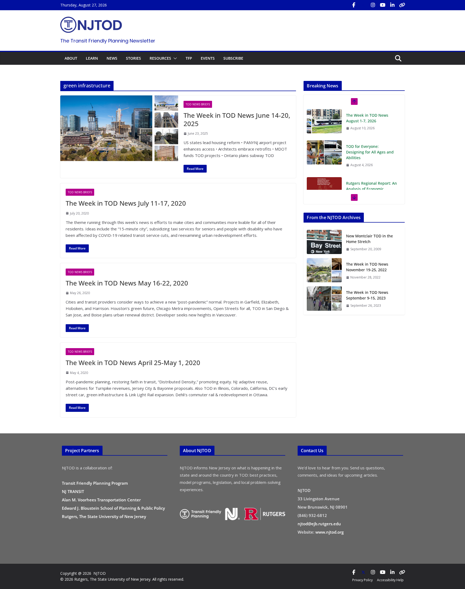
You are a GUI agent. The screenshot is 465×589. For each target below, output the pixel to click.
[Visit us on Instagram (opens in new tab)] (373, 5)
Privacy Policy (362, 580)
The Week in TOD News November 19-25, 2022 (367, 267)
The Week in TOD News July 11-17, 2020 (126, 203)
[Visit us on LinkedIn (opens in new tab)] (392, 5)
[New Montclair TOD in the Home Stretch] (324, 242)
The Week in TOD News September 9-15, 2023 (367, 295)
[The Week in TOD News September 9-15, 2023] (324, 298)
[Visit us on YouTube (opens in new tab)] (382, 5)
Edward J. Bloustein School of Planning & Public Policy (113, 508)
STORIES (133, 58)
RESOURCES (160, 58)
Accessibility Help (390, 580)
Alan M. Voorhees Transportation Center (101, 499)
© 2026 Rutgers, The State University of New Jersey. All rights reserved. (122, 579)
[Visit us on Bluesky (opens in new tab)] (402, 5)
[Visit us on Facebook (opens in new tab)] (353, 5)
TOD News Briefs (198, 104)
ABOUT (71, 58)
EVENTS (208, 58)
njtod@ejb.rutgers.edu (319, 523)
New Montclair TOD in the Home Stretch (369, 238)
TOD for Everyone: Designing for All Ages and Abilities (370, 152)
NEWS (112, 58)
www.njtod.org (329, 532)
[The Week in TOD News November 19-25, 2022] (324, 270)
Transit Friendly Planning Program (95, 483)
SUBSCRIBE (233, 58)
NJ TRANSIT (73, 491)
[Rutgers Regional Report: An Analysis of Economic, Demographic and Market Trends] (324, 189)
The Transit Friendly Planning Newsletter (107, 40)
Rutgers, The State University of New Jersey (104, 516)
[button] (174, 58)
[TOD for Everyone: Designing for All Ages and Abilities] (324, 152)
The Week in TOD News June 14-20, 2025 (237, 119)
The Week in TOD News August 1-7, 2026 (367, 118)
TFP (189, 58)
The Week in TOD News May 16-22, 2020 (127, 283)
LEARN (92, 58)
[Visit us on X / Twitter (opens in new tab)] (363, 5)
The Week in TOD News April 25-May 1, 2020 (133, 362)
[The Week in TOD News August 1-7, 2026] (324, 121)
